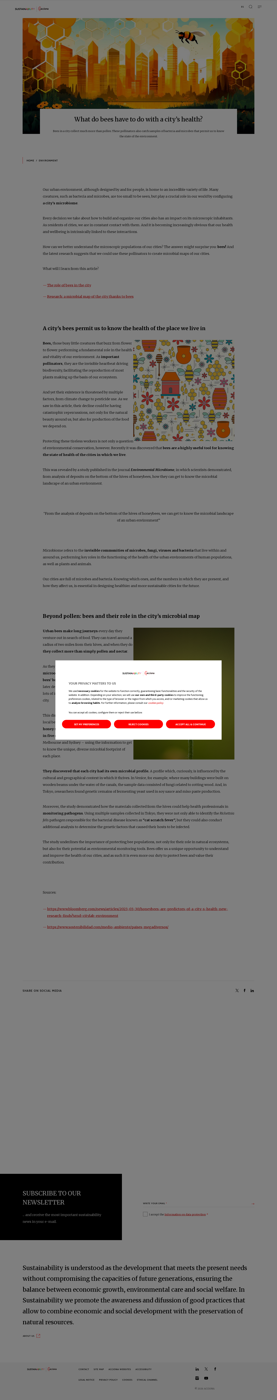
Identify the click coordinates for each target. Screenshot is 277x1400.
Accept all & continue (190, 724)
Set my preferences (86, 724)
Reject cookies (138, 724)
